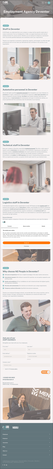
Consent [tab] (10, 226)
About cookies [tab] (26, 226)
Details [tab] (43, 226)
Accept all (26, 242)
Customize (26, 246)
